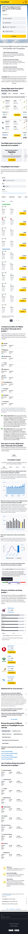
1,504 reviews (10, 670)
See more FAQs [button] (14, 719)
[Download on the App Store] (17, 930)
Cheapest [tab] (4, 93)
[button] (6, 11)
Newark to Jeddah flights (6, 751)
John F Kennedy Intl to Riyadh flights (9, 757)
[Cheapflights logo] (5, 2)
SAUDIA (9, 656)
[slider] (26, 193)
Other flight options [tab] (6, 737)
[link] (12, 160)
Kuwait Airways (10, 676)
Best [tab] (9, 93)
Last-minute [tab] (15, 93)
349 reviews (10, 680)
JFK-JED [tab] (14, 455)
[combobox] (5, 14)
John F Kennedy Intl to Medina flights (9, 753)
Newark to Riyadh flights (6, 759)
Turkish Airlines (10, 645)
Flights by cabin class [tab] (6, 734)
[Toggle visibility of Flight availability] (10, 558)
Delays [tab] (17, 467)
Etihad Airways (10, 666)
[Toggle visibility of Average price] (18, 558)
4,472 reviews (10, 650)
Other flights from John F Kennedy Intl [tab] (10, 740)
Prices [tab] (4, 467)
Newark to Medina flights (7, 755)
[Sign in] (23, 3)
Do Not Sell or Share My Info (14, 923)
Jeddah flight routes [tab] (18, 734)
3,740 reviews (10, 612)
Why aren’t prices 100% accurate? (10, 903)
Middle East (12, 909)
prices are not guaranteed (6, 895)
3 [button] (16, 320)
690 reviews (10, 660)
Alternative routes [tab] (6, 730)
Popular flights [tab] (5, 743)
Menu (26, 1)
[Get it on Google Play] (11, 930)
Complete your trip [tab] (16, 730)
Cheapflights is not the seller (8, 899)
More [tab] (24, 467)
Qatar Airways (10, 608)
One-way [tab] (22, 93)
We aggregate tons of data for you (9, 901)
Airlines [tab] (10, 467)
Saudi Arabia (18, 909)
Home (7, 909)
